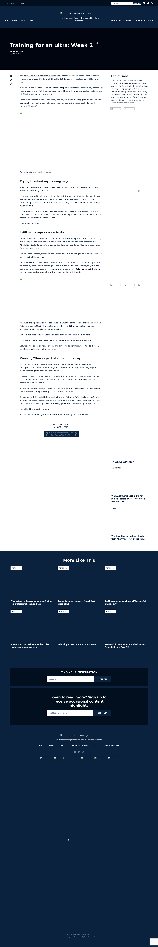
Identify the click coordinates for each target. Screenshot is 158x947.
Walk (15, 21)
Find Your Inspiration (79, 672)
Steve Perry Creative (90, 937)
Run (6, 21)
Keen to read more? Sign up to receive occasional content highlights (79, 701)
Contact (21, 3)
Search (137, 3)
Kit (31, 21)
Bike (23, 21)
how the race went (44, 364)
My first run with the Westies (44, 218)
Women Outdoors (144, 21)
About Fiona (9, 3)
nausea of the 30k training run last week (42, 76)
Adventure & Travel (121, 21)
